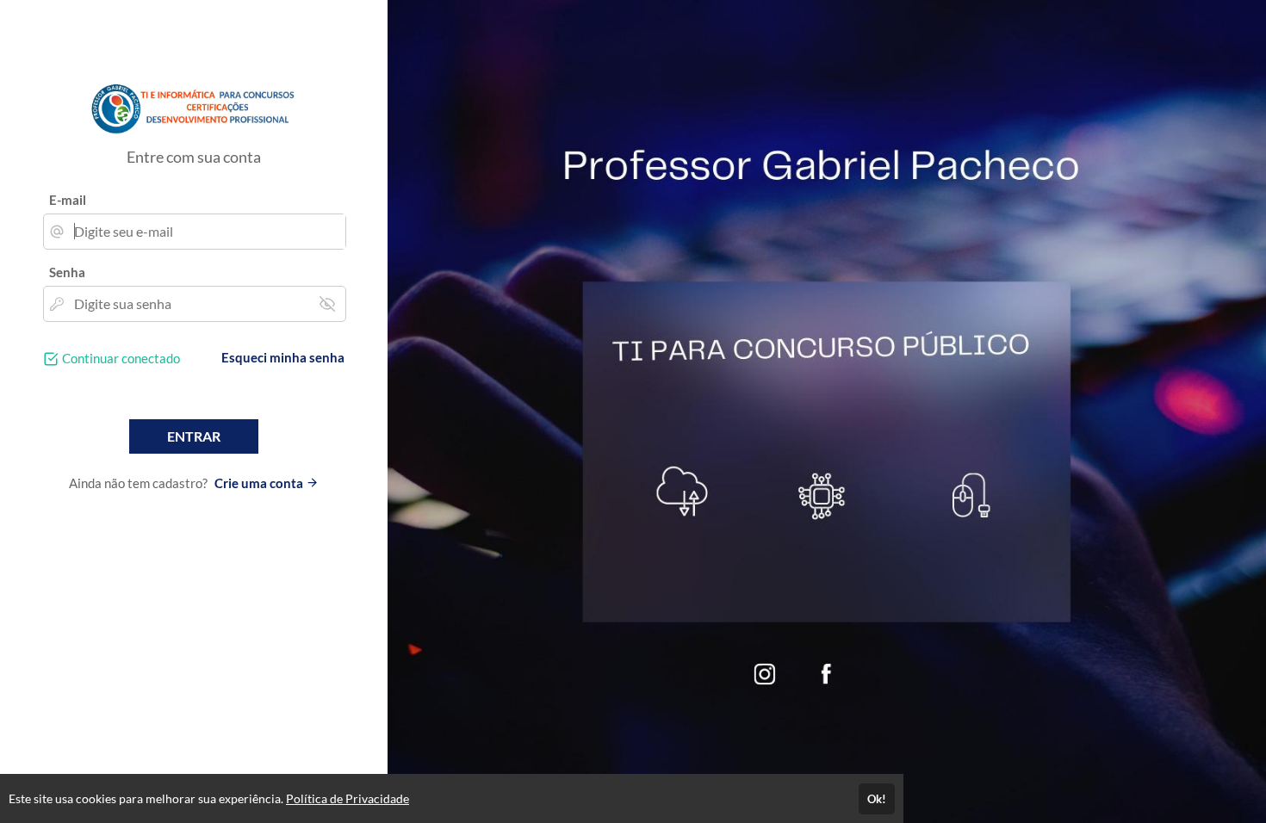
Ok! (876, 799)
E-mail (67, 199)
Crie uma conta (260, 483)
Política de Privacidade (347, 798)
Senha (67, 272)
